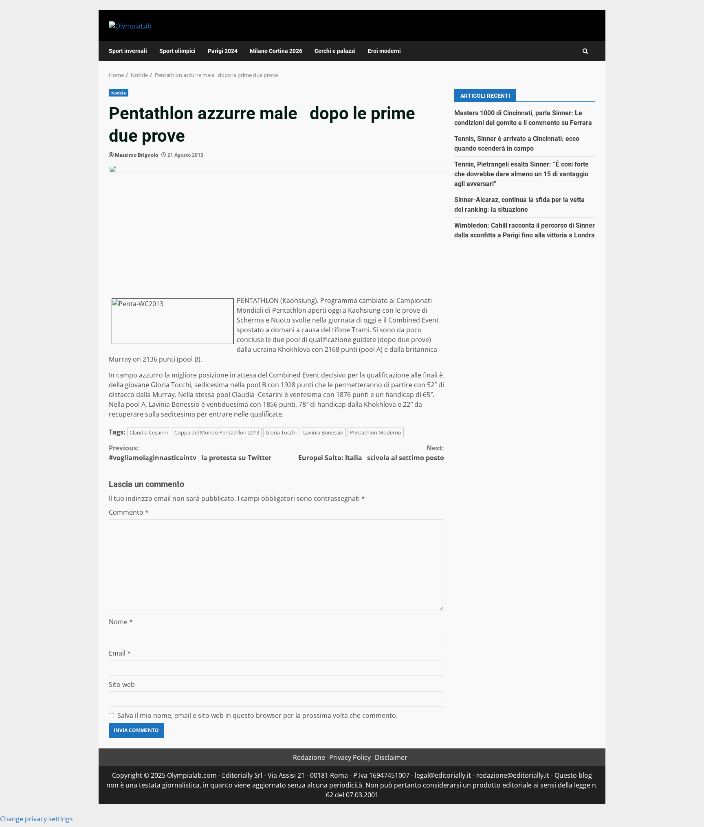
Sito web (122, 684)
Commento (129, 512)
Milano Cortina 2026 (276, 51)
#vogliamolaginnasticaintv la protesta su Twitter (190, 452)
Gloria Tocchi (281, 432)
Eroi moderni (384, 51)
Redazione (309, 757)
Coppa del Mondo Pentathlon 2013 (216, 432)
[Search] (585, 51)
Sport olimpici (177, 51)
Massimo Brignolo (136, 154)
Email (120, 653)
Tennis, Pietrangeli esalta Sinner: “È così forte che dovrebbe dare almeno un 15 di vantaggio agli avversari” (521, 174)
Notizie (118, 93)
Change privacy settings (36, 818)
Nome (121, 621)
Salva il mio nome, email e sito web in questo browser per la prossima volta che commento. (257, 715)
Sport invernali (128, 51)
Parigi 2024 (223, 51)
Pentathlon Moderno (375, 432)
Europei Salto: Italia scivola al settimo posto (371, 452)
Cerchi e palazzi (335, 51)
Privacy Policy (350, 757)
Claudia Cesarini (149, 432)
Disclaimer (391, 757)
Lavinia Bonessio (323, 432)
